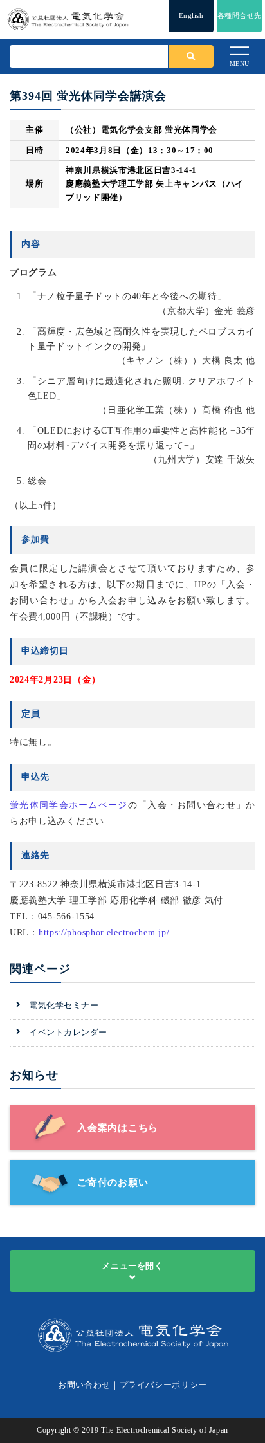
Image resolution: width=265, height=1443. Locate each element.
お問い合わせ (84, 1385)
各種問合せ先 (239, 15)
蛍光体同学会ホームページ (69, 805)
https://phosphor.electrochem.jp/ (104, 932)
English (191, 15)
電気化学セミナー (63, 1005)
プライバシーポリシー (164, 1385)
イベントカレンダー (68, 1032)
